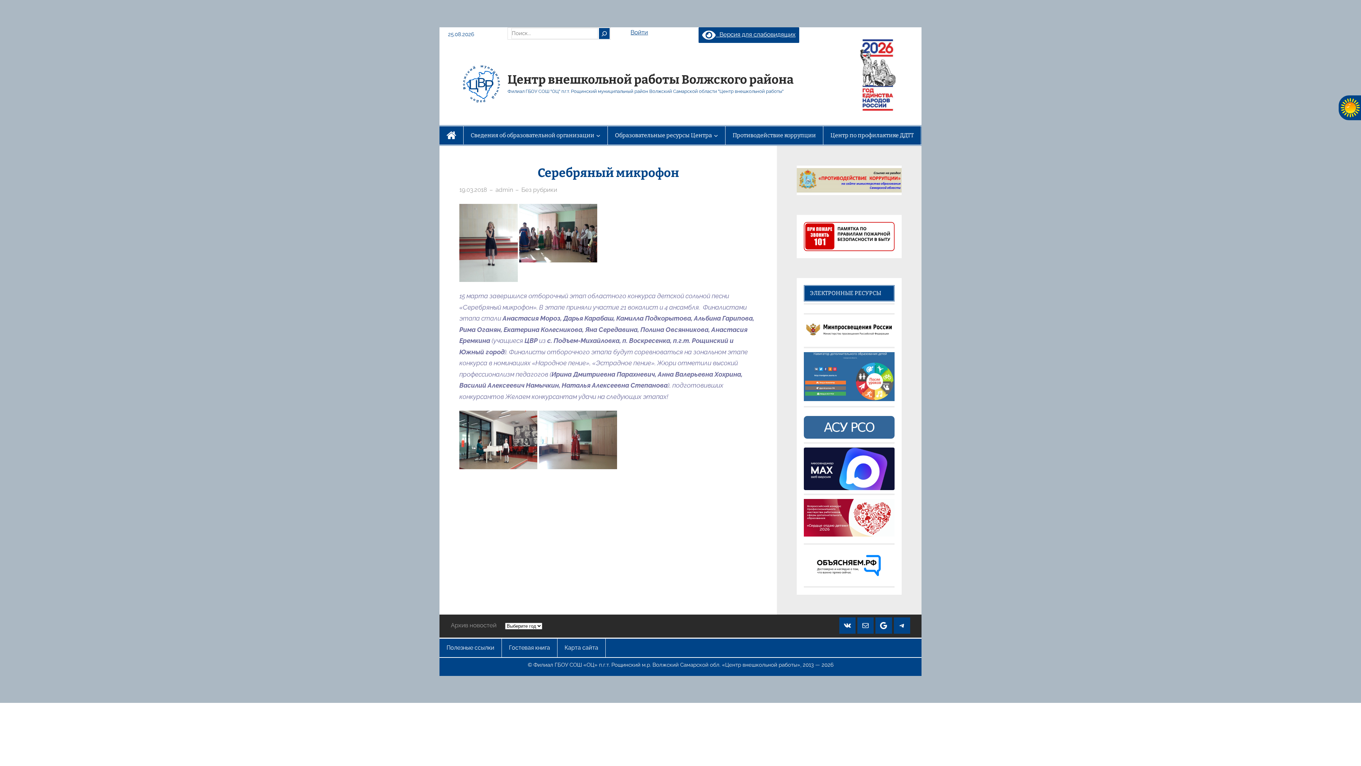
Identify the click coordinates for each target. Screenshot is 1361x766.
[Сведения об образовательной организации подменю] (598, 135)
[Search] (604, 33)
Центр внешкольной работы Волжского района (651, 79)
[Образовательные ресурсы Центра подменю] (716, 135)
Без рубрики (539, 189)
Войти (639, 32)
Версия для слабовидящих (755, 34)
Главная (451, 135)
